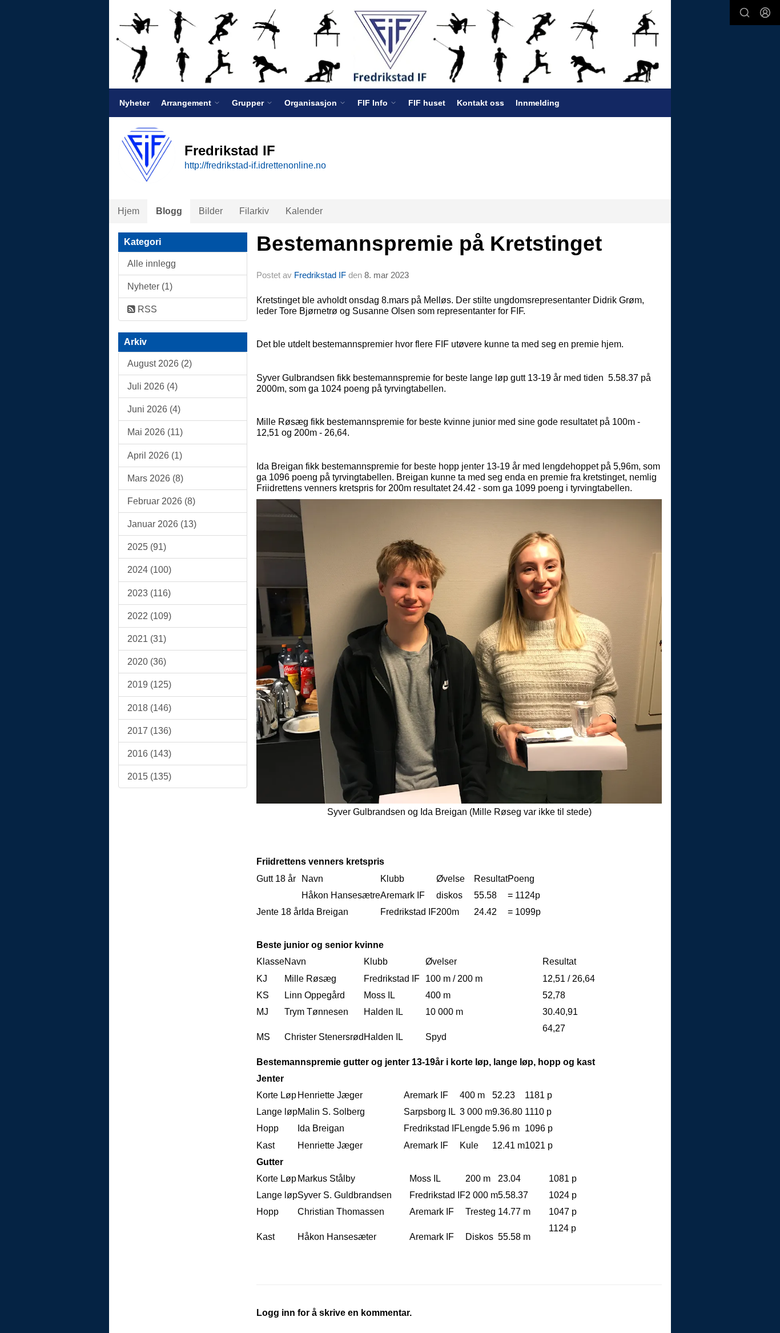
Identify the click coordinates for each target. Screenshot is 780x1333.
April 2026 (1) (154, 455)
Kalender (304, 211)
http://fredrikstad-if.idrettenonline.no (255, 165)
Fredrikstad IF (320, 275)
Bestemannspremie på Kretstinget (429, 243)
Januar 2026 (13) (161, 524)
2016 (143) (149, 753)
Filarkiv (254, 211)
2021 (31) (146, 639)
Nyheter (134, 102)
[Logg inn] (765, 12)
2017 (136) (149, 731)
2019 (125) (149, 684)
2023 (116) (149, 593)
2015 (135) (149, 776)
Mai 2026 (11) (155, 432)
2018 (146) (149, 708)
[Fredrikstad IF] (390, 44)
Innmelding (538, 102)
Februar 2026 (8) (161, 501)
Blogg (169, 211)
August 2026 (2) (159, 363)
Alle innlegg (151, 263)
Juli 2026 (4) (152, 386)
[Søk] (744, 12)
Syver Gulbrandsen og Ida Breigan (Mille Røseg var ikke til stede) (459, 812)
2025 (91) (146, 547)
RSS (146, 309)
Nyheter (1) (149, 286)
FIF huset (426, 102)
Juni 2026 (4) (153, 409)
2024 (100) (149, 570)
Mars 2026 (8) (155, 478)
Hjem (128, 211)
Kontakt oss (480, 102)
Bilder (211, 211)
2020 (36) (146, 661)
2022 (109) (149, 616)
